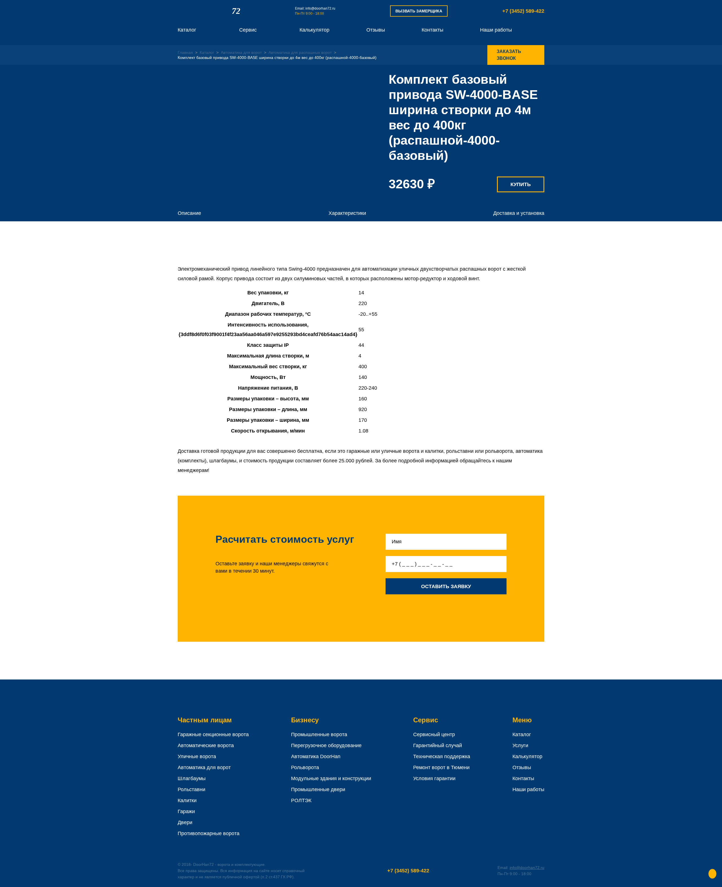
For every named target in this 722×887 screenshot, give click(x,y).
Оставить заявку (446, 586)
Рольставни (191, 789)
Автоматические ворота (206, 745)
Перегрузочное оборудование (326, 745)
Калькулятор (314, 30)
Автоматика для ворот (204, 767)
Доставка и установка (518, 213)
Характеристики (347, 213)
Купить (520, 184)
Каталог (187, 30)
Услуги (520, 745)
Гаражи (186, 811)
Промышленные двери (318, 789)
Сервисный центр (434, 734)
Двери (185, 822)
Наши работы (496, 30)
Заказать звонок (509, 55)
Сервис (248, 30)
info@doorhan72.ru (320, 8)
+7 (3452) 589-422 (523, 11)
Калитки (187, 800)
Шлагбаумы (192, 778)
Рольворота (305, 767)
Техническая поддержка (441, 756)
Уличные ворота (197, 756)
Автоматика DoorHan (315, 756)
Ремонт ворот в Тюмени (441, 767)
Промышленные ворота (319, 734)
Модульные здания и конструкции (331, 778)
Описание (189, 213)
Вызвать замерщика (418, 11)
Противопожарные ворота (208, 833)
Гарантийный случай (437, 745)
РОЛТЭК (301, 800)
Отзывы (375, 30)
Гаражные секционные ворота (213, 734)
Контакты (432, 30)
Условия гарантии (434, 778)
